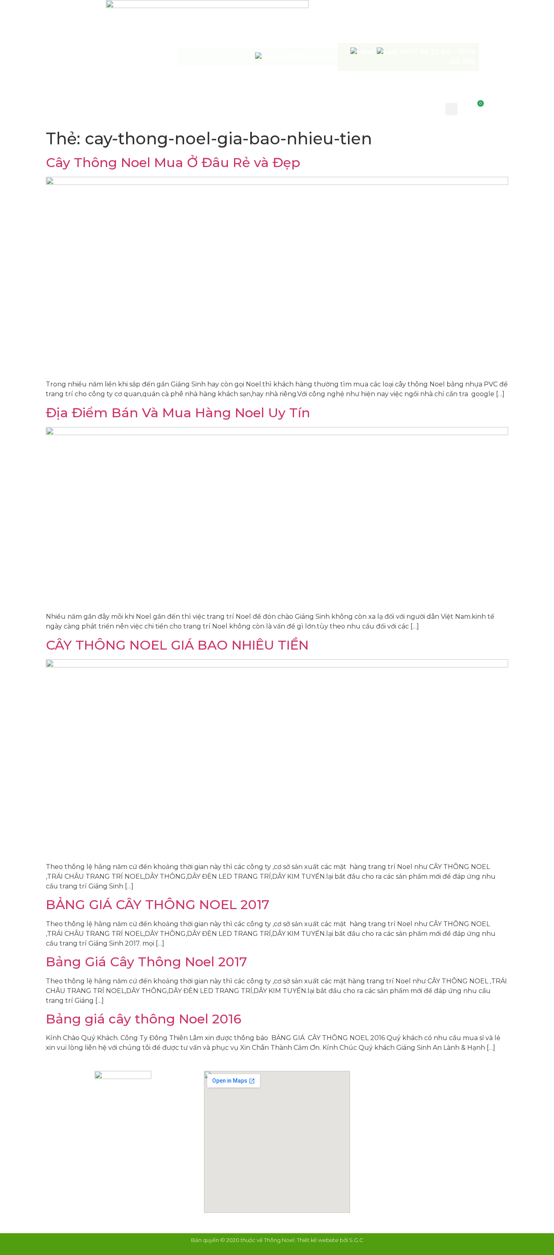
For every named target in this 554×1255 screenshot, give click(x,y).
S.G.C (356, 1240)
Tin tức (368, 108)
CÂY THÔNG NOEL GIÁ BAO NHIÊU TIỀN (177, 645)
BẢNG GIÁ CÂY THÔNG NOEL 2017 (157, 904)
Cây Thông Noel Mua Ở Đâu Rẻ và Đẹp (173, 162)
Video (330, 108)
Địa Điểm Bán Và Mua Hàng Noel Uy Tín (178, 412)
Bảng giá (288, 108)
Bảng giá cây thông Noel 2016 (143, 1019)
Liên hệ (409, 108)
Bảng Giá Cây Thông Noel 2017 (146, 962)
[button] (451, 109)
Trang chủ (117, 108)
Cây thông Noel (180, 108)
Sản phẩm (240, 108)
